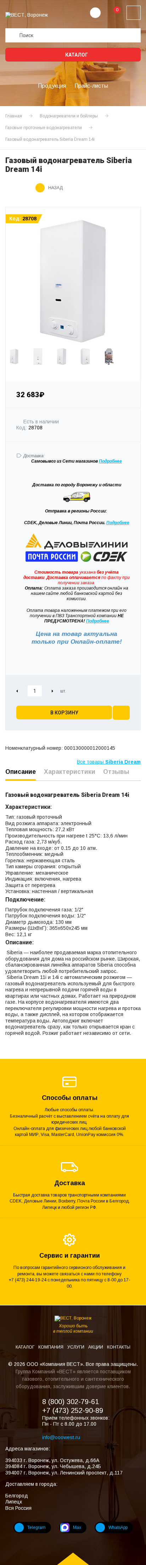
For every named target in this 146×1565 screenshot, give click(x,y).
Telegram (36, 1527)
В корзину (64, 712)
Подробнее (117, 522)
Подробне (109, 461)
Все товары (109, 762)
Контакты (118, 1347)
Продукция (52, 86)
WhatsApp (118, 1527)
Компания (51, 1347)
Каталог (76, 55)
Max (77, 1527)
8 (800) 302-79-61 (70, 1401)
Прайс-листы (91, 86)
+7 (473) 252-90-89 (72, 1410)
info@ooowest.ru (61, 1437)
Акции (96, 1347)
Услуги (76, 1347)
